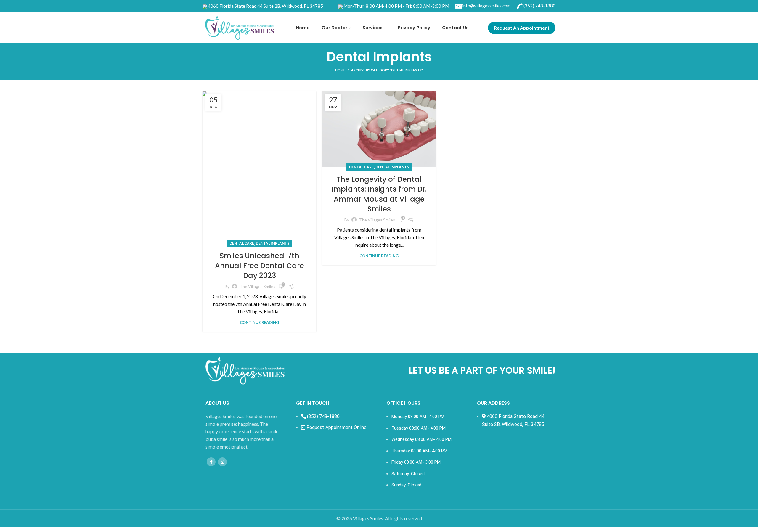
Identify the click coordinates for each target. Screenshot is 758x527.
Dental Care (241, 243)
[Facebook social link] (211, 461)
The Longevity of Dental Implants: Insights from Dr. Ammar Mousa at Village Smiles (379, 194)
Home (340, 70)
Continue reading (259, 322)
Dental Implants (272, 243)
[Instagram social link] (222, 461)
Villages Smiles (368, 518)
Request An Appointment (522, 27)
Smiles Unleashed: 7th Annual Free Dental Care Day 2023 (259, 265)
